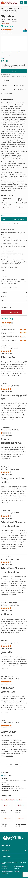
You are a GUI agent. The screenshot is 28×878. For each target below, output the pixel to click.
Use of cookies (5, 866)
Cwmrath (18, 811)
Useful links (5, 850)
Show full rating (6, 353)
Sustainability (17, 871)
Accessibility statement (19, 866)
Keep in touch (6, 856)
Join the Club (6, 845)
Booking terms (17, 868)
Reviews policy (5, 873)
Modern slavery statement (7, 871)
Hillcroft (4, 824)
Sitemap (16, 869)
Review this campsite (11, 312)
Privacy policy (4, 869)
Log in (14, 71)
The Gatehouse (20, 824)
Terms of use (4, 868)
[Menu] (25, 2)
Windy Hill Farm (7, 811)
